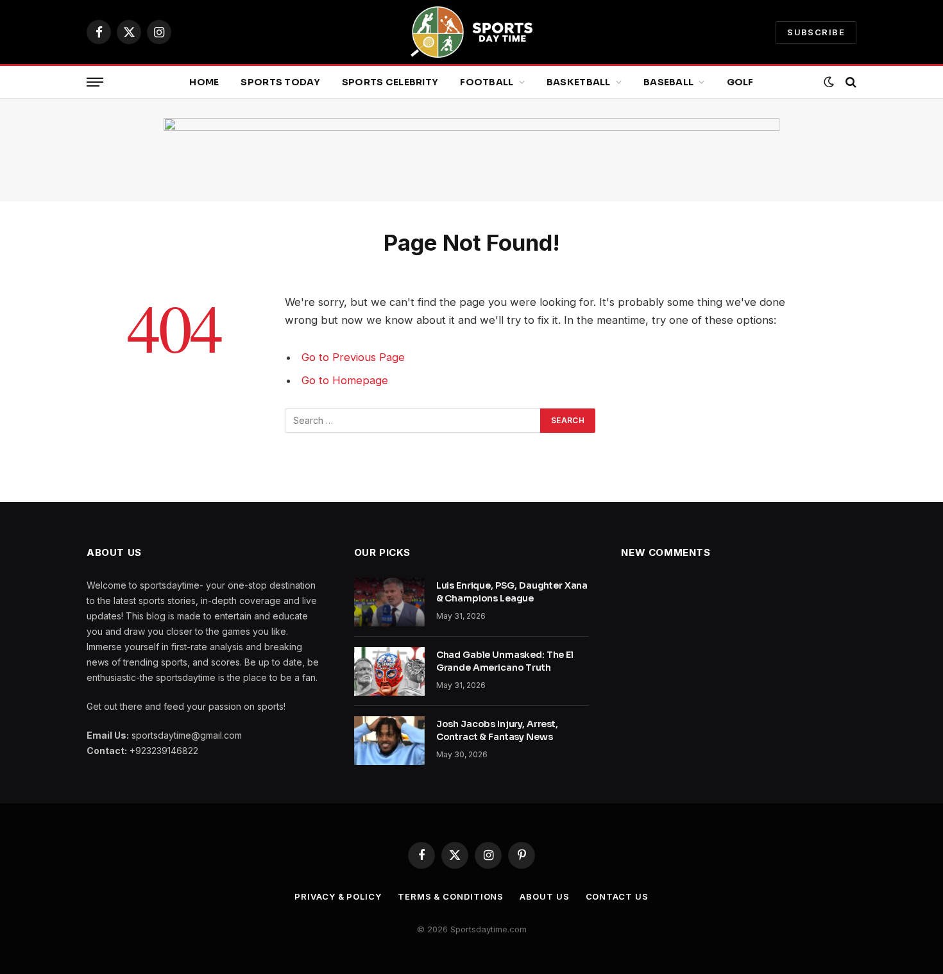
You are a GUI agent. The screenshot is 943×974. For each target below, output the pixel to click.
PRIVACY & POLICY (338, 896)
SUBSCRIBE (816, 32)
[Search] (849, 82)
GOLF (740, 82)
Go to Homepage (345, 380)
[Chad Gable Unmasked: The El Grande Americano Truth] (389, 671)
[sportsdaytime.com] (471, 32)
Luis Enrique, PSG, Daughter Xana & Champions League (512, 592)
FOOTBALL (486, 82)
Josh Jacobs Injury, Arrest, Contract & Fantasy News (497, 730)
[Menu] (95, 82)
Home (204, 82)
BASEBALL (668, 82)
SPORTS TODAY (280, 82)
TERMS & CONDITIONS (451, 896)
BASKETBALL (579, 82)
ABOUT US (544, 896)
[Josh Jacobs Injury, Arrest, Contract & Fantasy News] (389, 740)
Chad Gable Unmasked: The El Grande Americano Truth (504, 661)
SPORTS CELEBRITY (390, 82)
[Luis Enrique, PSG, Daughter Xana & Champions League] (389, 602)
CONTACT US (617, 896)
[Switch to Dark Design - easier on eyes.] (828, 82)
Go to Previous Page (353, 357)
